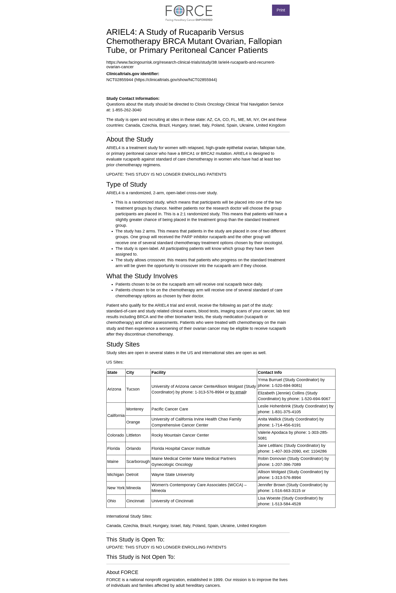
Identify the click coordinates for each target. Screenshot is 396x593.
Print (281, 10)
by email (237, 392)
